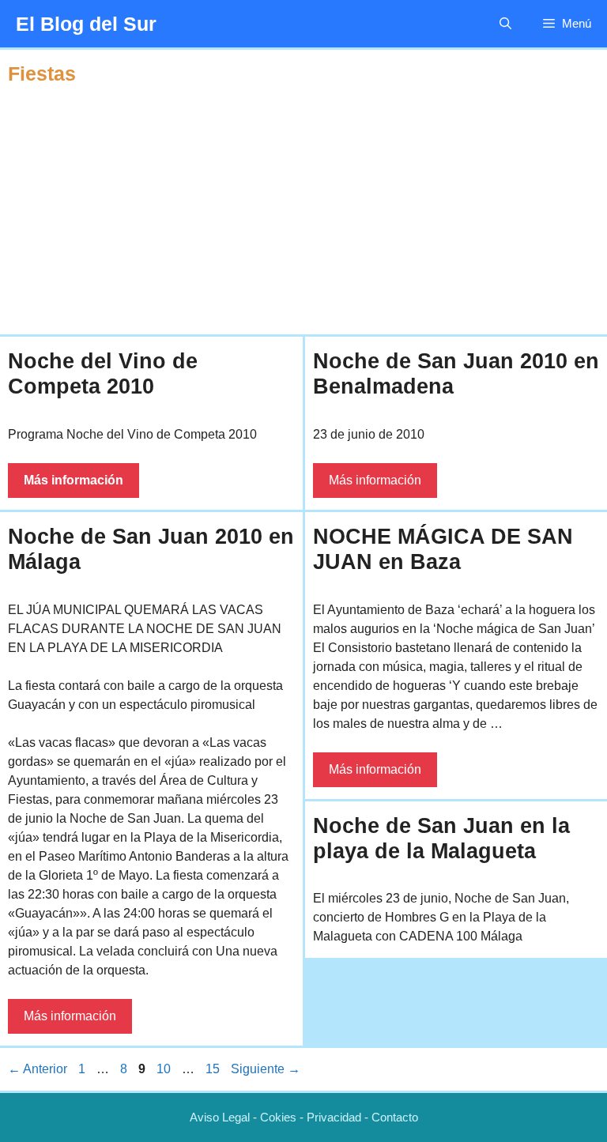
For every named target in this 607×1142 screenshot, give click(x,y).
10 (165, 1069)
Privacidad (334, 1117)
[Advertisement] (303, 211)
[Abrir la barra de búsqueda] (505, 23)
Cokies (278, 1117)
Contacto (394, 1117)
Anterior (37, 1069)
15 (214, 1069)
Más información (73, 480)
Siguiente (265, 1069)
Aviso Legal (220, 1117)
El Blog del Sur (86, 24)
